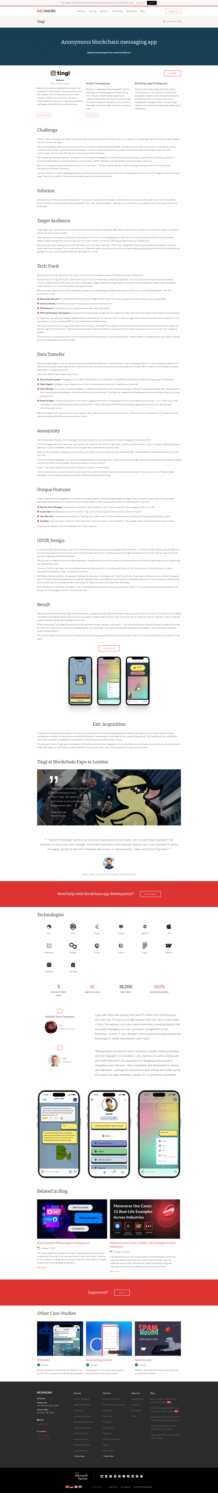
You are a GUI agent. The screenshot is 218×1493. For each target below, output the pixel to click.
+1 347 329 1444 (44, 1438)
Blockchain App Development (151, 83)
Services (92, 11)
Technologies (136, 1410)
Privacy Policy (113, 1487)
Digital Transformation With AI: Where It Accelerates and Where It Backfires (165, 1418)
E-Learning (107, 1422)
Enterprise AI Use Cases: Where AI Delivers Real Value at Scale (164, 1427)
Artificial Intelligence (81, 1399)
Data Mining (107, 1416)
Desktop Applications (82, 1445)
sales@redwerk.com (44, 1424)
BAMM (145, 363)
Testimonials (131, 11)
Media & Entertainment (112, 1439)
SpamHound (143, 1360)
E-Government (108, 1427)
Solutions (104, 11)
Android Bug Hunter (99, 1360)
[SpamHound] (158, 1338)
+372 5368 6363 (43, 1435)
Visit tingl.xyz (109, 648)
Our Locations (125, 1487)
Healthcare (107, 1433)
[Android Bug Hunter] (109, 1338)
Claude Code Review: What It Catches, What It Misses (165, 1436)
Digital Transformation (82, 1404)
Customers (135, 1404)
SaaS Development (81, 1450)
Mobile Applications (81, 1433)
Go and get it (150, 894)
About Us (81, 11)
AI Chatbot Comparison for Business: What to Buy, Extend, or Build (165, 1409)
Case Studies (117, 11)
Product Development (98, 83)
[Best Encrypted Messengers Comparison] (72, 1219)
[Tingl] (60, 73)
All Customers (44, 115)
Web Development (81, 1439)
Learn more (140, 3)
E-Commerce (107, 1410)
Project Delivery (137, 1399)
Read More (42, 1267)
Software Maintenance (82, 1416)
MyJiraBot (43, 1360)
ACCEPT (152, 3)
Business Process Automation (114, 1404)
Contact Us (173, 11)
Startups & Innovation (111, 1399)
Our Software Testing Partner (142, 1487)
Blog (142, 11)
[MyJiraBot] (60, 1338)
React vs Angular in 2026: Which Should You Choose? (163, 1400)
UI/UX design (141, 586)
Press (133, 1416)
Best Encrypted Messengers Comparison (63, 1243)
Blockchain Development (83, 1422)
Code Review (79, 1410)
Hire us (122, 1292)
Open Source (108, 1450)
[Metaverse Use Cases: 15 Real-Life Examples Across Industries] (145, 1219)
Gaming (105, 1445)
